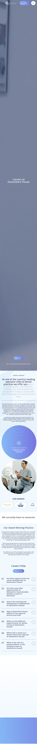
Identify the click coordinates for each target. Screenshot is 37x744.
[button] (14, 665)
